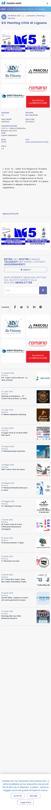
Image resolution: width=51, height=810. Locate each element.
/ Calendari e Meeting (34, 16)
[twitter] (28, 307)
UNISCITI (26, 270)
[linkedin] (34, 307)
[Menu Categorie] (47, 2)
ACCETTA (18, 796)
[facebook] (15, 307)
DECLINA (33, 796)
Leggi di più (25, 802)
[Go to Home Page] (23, 16)
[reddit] (21, 307)
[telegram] (40, 307)
